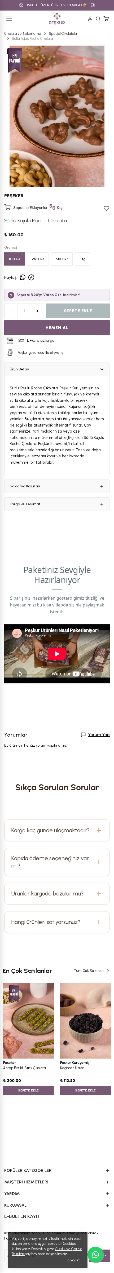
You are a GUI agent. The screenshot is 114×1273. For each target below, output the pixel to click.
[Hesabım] (90, 18)
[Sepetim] (106, 18)
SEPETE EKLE (78, 310)
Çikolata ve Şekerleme (22, 34)
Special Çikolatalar (63, 34)
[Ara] (98, 18)
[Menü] (9, 19)
